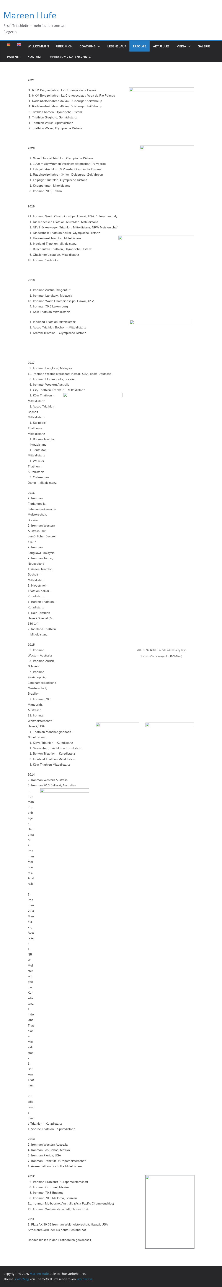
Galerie (204, 46)
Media (181, 46)
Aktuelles (161, 46)
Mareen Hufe (29, 15)
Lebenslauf (116, 46)
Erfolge (139, 46)
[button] (98, 46)
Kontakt (35, 57)
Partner (14, 57)
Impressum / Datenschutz (70, 57)
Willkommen (38, 46)
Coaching (88, 46)
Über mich (64, 46)
